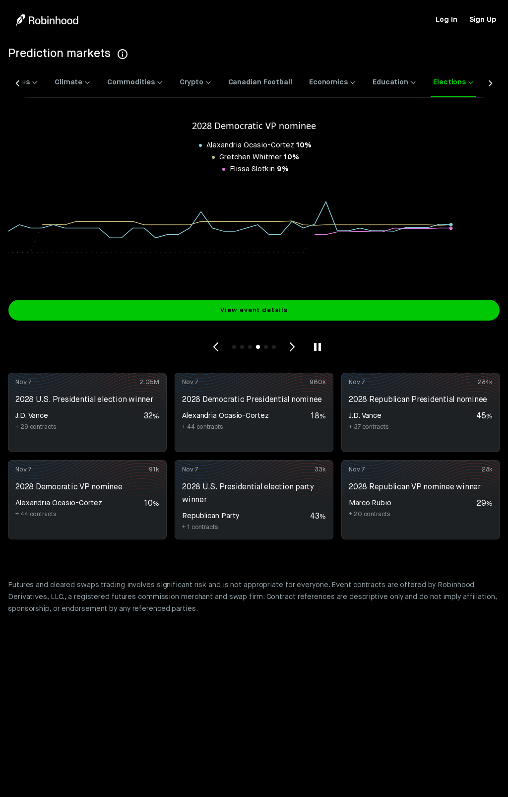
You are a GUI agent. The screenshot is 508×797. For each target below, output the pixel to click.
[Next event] (292, 347)
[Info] (122, 54)
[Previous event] (216, 347)
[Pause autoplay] (317, 347)
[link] (446, 20)
